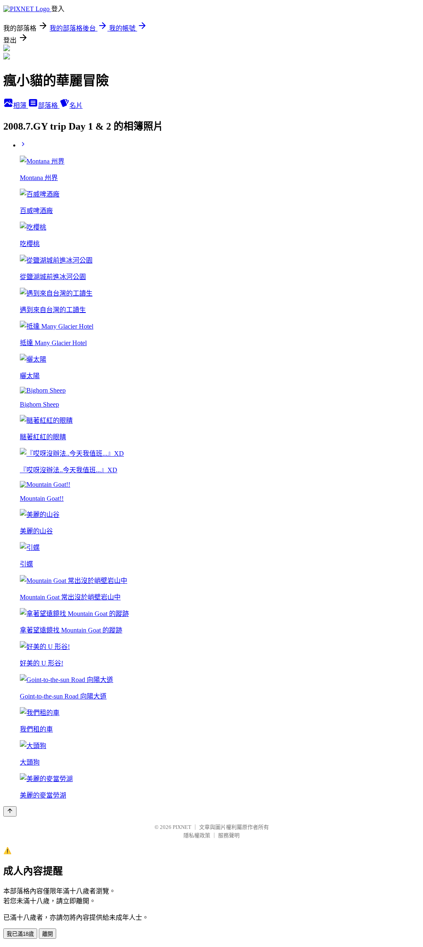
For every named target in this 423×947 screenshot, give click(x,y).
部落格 (48, 105)
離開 (47, 934)
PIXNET (182, 827)
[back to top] (10, 811)
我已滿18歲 (20, 934)
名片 (76, 105)
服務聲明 (229, 835)
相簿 (20, 105)
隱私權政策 (196, 835)
